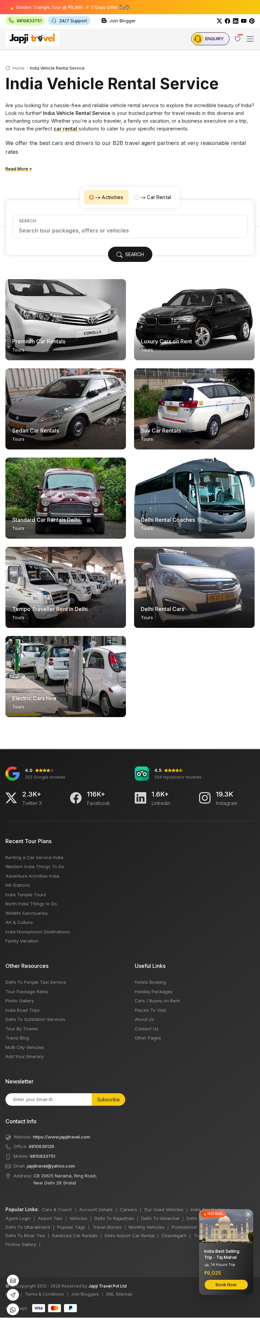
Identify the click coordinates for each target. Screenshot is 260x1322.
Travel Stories (107, 1227)
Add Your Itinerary (24, 1056)
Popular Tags (71, 1227)
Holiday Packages (154, 991)
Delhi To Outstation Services (35, 1019)
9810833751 (42, 1156)
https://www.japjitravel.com (61, 1137)
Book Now (226, 1284)
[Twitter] (219, 20)
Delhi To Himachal (160, 1218)
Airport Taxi (50, 1218)
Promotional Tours (191, 1227)
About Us (144, 1019)
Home (18, 68)
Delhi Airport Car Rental (129, 1235)
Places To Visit (150, 1010)
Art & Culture (19, 922)
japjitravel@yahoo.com (51, 1166)
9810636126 (41, 1146)
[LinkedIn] (235, 20)
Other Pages (148, 1038)
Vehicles (78, 1218)
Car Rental (159, 197)
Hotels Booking (150, 982)
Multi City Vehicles (24, 1047)
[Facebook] (227, 20)
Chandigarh (174, 1235)
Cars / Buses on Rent (157, 1000)
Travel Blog (17, 1038)
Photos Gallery (20, 1244)
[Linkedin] (140, 798)
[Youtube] (243, 20)
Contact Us (146, 1028)
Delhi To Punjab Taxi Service (35, 982)
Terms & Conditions (44, 1294)
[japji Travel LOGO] (32, 38)
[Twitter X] (11, 798)
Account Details (96, 1209)
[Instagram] (205, 798)
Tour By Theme (21, 1028)
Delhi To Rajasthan (114, 1218)
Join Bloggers (85, 1294)
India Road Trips (22, 1010)
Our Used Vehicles (163, 1209)
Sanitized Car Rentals (75, 1235)
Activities (112, 197)
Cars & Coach (57, 1209)
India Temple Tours (25, 894)
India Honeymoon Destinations (37, 931)
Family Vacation (22, 941)
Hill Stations (17, 885)
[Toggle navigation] (250, 39)
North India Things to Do (31, 903)
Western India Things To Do (34, 866)
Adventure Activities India (32, 876)
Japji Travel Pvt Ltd (107, 1286)
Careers (128, 1209)
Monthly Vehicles (147, 1227)
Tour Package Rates (26, 991)
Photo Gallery (19, 1000)
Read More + (18, 168)
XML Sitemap (119, 1294)
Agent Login (18, 1218)
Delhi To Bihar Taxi (25, 1235)
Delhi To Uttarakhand (27, 1227)
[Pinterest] (252, 20)
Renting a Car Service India (34, 857)
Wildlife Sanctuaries (26, 913)
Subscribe (108, 1099)
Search (27, 220)
